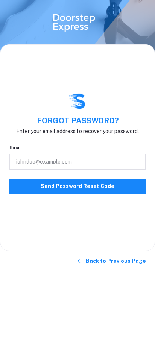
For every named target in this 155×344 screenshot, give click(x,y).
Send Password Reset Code (77, 186)
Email (15, 147)
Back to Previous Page (116, 261)
